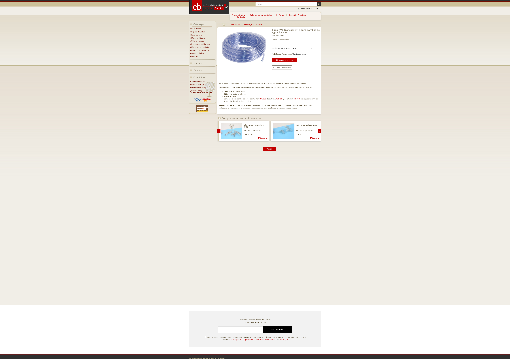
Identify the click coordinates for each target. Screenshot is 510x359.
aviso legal (284, 339)
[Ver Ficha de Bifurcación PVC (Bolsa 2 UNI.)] (231, 131)
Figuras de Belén (198, 32)
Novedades (196, 29)
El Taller (280, 15)
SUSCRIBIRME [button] (277, 329)
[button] (319, 4)
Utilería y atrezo (197, 41)
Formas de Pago (197, 84)
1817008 (297, 99)
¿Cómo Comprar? (198, 81)
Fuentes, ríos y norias (253, 24)
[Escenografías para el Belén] (209, 15)
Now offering (201, 91)
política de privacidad (236, 339)
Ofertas (194, 56)
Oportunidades (197, 53)
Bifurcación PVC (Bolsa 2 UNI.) (254, 126)
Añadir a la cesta (285, 60)
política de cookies (252, 339)
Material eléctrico (198, 38)
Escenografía (196, 35)
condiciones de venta (268, 339)
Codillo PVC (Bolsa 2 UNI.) (306, 125)
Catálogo (198, 24)
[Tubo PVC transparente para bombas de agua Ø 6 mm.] (244, 48)
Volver (269, 149)
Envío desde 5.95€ (198, 87)
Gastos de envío (299, 54)
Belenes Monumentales (261, 15)
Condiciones (200, 77)
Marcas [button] (197, 63)
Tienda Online (238, 15)
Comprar (263, 138)
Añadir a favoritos (283, 67)
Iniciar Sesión (305, 8)
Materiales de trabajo (200, 47)
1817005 (279, 99)
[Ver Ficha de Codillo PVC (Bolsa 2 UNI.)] (283, 131)
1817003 (262, 99)
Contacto (241, 17)
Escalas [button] (197, 70)
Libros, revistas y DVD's (200, 50)
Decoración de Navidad (200, 44)
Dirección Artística (297, 15)
